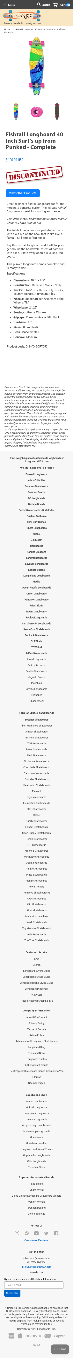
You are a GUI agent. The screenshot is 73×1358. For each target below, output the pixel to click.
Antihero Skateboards (36, 737)
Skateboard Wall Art (36, 1143)
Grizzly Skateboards (36, 821)
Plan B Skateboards (36, 880)
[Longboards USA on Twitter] (46, 1234)
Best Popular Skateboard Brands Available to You (36, 1071)
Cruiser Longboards (36, 1119)
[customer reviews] (36, 156)
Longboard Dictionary (36, 988)
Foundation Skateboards (36, 803)
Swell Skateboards (36, 922)
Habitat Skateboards (36, 827)
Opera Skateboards (36, 862)
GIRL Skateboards (36, 809)
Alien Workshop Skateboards (37, 725)
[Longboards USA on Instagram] (17, 1234)
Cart (64, 4)
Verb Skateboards (36, 934)
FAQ (36, 958)
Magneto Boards (36, 677)
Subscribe (12, 1293)
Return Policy (36, 1035)
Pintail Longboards (36, 1101)
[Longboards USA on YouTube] (36, 1234)
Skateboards (37, 1137)
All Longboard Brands (36, 1065)
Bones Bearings (36, 1213)
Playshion (36, 683)
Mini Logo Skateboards (36, 856)
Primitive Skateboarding (37, 892)
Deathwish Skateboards (36, 785)
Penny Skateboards (36, 868)
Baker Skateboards (36, 749)
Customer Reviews (36, 1240)
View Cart (36, 994)
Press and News (36, 1053)
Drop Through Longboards (36, 1125)
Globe (36, 815)
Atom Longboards (36, 659)
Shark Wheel (37, 700)
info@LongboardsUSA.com (36, 1266)
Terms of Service (36, 1029)
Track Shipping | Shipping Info (36, 1000)
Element (36, 791)
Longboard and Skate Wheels (36, 1149)
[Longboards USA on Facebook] (56, 1234)
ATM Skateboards (36, 743)
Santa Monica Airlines (36, 916)
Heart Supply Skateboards (36, 833)
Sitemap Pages (36, 1083)
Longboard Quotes (36, 1059)
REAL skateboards (36, 910)
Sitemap (36, 1077)
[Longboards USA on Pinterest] (27, 1234)
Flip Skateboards (36, 904)
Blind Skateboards (36, 755)
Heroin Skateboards (36, 839)
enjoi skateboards (36, 797)
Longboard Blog (36, 1047)
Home (7, 29)
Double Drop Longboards (36, 1131)
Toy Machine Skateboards (36, 928)
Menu (11, 5)
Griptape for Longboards (36, 1155)
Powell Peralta (36, 886)
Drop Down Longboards (36, 1113)
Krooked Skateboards (36, 850)
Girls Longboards (36, 1161)
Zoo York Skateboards (36, 940)
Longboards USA (46, 1328)
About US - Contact (36, 1017)
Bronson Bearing (36, 1207)
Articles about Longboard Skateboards (37, 1041)
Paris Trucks (37, 1183)
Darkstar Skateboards (37, 779)
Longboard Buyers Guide (36, 970)
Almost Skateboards (36, 731)
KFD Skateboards (36, 844)
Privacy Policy (36, 1023)
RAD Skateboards (36, 898)
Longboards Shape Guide (36, 976)
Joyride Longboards (36, 688)
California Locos (37, 665)
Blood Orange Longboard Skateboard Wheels (36, 1195)
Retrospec (36, 694)
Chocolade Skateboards (36, 767)
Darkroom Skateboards (36, 773)
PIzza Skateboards (36, 874)
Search (36, 964)
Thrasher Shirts (36, 1167)
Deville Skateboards (36, 671)
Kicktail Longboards (36, 1107)
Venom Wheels (36, 1201)
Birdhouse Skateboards (36, 761)
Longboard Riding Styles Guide (36, 982)
